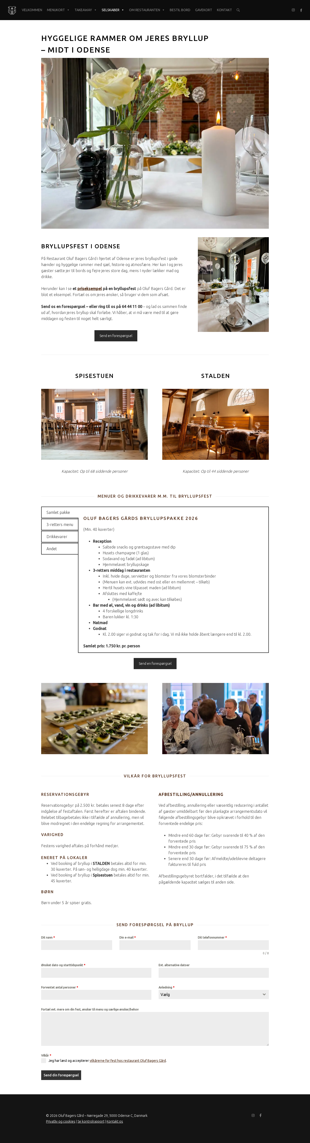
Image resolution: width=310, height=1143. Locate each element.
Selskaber (110, 10)
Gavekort (203, 10)
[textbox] (209, 994)
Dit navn (48, 937)
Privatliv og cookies (60, 1121)
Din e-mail (127, 937)
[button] (238, 10)
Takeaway (83, 10)
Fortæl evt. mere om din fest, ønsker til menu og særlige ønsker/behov (90, 1009)
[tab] (59, 512)
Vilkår (46, 1055)
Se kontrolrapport (91, 1121)
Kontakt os (115, 1121)
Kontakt (224, 10)
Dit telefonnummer (212, 937)
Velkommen (32, 10)
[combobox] (214, 994)
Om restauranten (144, 10)
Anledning (166, 987)
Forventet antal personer (59, 987)
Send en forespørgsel (116, 336)
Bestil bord (180, 10)
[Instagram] (253, 1115)
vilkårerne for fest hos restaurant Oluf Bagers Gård (128, 1061)
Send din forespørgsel (61, 1075)
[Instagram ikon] (293, 10)
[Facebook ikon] (301, 10)
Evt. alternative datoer (174, 965)
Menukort (56, 10)
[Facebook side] (260, 1115)
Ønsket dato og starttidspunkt (63, 965)
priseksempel (90, 288)
